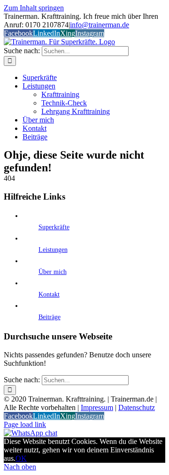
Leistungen (53, 249)
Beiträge (49, 317)
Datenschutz (136, 407)
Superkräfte (53, 227)
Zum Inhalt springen (34, 8)
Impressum (97, 407)
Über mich (52, 271)
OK (21, 458)
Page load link (25, 424)
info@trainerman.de (99, 25)
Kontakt (49, 294)
